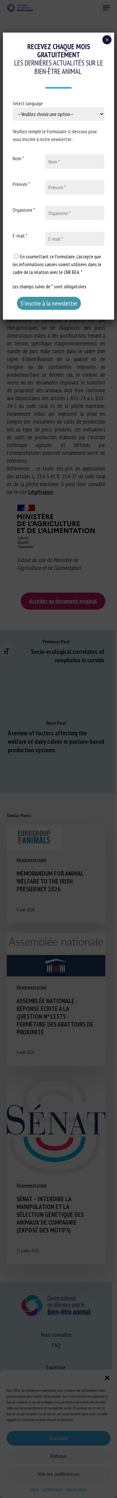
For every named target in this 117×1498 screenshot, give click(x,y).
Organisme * (24, 210)
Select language (28, 103)
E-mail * (20, 235)
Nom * (18, 158)
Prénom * (21, 184)
